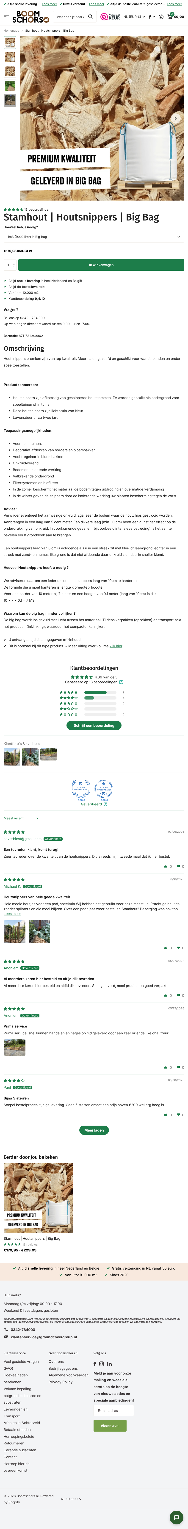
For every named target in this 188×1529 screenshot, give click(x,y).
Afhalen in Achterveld (22, 1423)
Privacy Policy (61, 1382)
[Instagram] (101, 1364)
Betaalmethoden (17, 1429)
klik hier (116, 646)
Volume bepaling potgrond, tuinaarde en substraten (22, 1396)
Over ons (56, 1361)
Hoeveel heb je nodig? (21, 227)
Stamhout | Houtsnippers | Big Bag (32, 1238)
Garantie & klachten (20, 1450)
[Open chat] (176, 1517)
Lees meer (49, 4)
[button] (14, 209)
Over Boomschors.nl (63, 1353)
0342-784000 (23, 1330)
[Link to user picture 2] (39, 931)
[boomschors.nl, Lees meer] (152, 17)
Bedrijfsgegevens (63, 1368)
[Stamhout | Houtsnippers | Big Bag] (38, 1198)
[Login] (161, 17)
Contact (10, 1457)
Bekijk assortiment (6, 17)
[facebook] (95, 1364)
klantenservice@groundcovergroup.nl (44, 1337)
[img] (14, 832)
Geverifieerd (91, 804)
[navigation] (10, 42)
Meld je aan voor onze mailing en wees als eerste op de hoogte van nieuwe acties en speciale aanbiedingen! (114, 1387)
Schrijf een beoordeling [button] (94, 725)
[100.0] (81, 789)
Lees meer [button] (12, 914)
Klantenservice (15, 1353)
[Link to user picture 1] (15, 931)
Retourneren (14, 1443)
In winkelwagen (101, 265)
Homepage (11, 30)
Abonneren (110, 1425)
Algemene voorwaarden (68, 1375)
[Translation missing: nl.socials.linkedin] (109, 1364)
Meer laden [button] (94, 1130)
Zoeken (90, 16)
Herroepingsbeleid (19, 1436)
